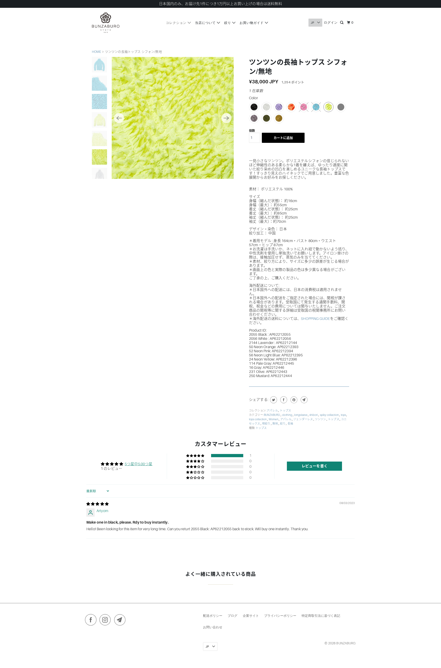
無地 (275, 423)
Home (96, 52)
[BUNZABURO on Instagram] (106, 621)
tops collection (258, 419)
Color (253, 98)
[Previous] (119, 118)
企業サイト (251, 615)
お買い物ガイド (252, 23)
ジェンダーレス (303, 419)
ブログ (232, 615)
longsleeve (301, 415)
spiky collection (329, 415)
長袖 (290, 423)
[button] (195, 456)
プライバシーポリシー (280, 615)
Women (274, 419)
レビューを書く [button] (315, 466)
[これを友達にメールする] (304, 399)
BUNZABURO (272, 415)
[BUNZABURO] (105, 22)
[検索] (342, 23)
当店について (206, 23)
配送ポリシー (212, 615)
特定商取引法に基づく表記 (321, 615)
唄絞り (266, 423)
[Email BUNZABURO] (121, 621)
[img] (97, 504)
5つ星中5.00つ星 (139, 464)
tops (344, 415)
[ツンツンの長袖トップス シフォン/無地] (173, 118)
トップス (285, 410)
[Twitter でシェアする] (273, 399)
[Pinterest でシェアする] (293, 399)
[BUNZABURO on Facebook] (92, 621)
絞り (228, 23)
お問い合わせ (212, 627)
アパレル (272, 410)
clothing (287, 415)
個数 (252, 130)
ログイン (331, 22)
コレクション (177, 23)
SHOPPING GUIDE (315, 319)
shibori (313, 415)
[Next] (226, 118)
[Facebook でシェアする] (283, 399)
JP (313, 22)
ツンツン (321, 419)
